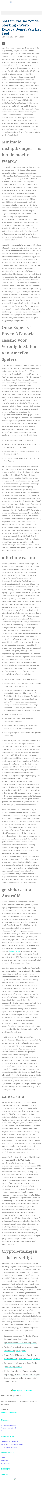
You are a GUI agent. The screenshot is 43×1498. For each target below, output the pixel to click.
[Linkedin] (21, 43)
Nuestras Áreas (8, 1436)
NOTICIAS (5, 1469)
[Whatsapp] (8, 43)
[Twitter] (17, 43)
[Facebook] (13, 43)
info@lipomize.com (9, 1412)
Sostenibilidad (7, 1452)
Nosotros (5, 1420)
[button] (21, 13)
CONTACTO (6, 1474)
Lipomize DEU (7, 37)
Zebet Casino (14, 951)
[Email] (26, 43)
